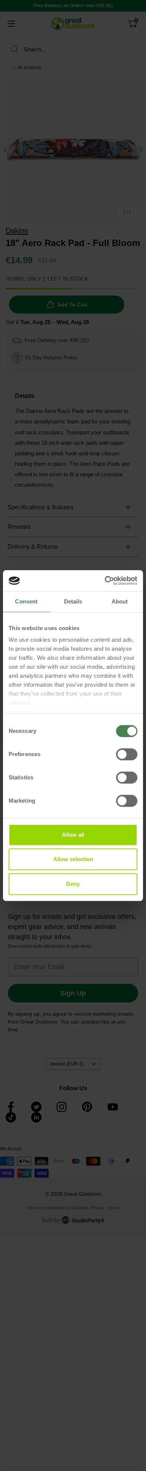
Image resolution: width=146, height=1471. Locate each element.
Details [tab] (73, 601)
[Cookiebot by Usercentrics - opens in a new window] (105, 580)
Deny (73, 884)
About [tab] (120, 601)
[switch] (126, 754)
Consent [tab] (26, 601)
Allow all (73, 835)
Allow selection (73, 859)
